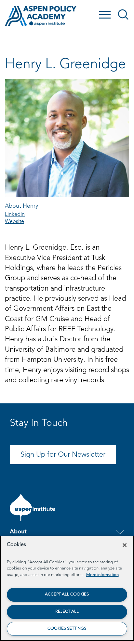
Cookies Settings (66, 628)
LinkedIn (15, 214)
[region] (67, 588)
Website (14, 221)
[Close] (124, 545)
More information (102, 575)
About (18, 532)
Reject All (67, 611)
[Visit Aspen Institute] (32, 507)
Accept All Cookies (67, 594)
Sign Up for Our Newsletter (62, 454)
